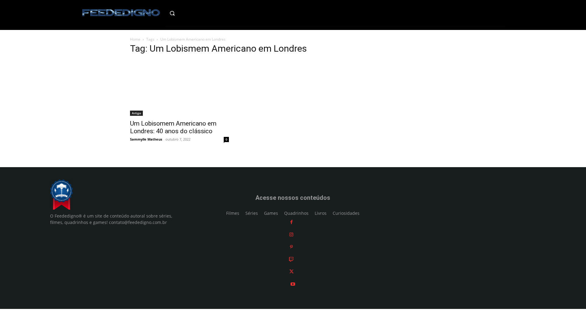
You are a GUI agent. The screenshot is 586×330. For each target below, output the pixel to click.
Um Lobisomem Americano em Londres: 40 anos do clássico (173, 127)
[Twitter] (291, 271)
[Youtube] (293, 284)
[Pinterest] (291, 246)
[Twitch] (291, 259)
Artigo (136, 113)
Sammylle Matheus (146, 139)
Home (135, 39)
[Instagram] (291, 234)
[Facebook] (291, 222)
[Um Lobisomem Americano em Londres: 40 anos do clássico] (179, 88)
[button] (185, 13)
